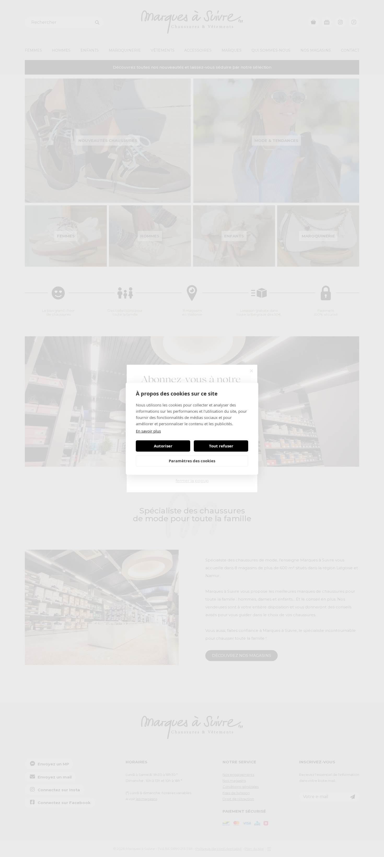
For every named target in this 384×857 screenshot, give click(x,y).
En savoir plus (148, 431)
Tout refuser (221, 445)
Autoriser (163, 445)
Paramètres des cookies (192, 460)
